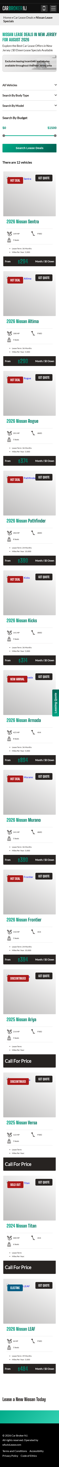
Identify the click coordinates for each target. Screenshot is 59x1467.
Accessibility (37, 1450)
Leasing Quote (55, 703)
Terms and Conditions (14, 1450)
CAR (14, 8)
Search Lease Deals (29, 148)
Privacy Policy (10, 1455)
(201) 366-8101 (44, 8)
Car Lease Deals (23, 17)
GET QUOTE (43, 178)
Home (7, 17)
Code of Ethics (29, 1455)
